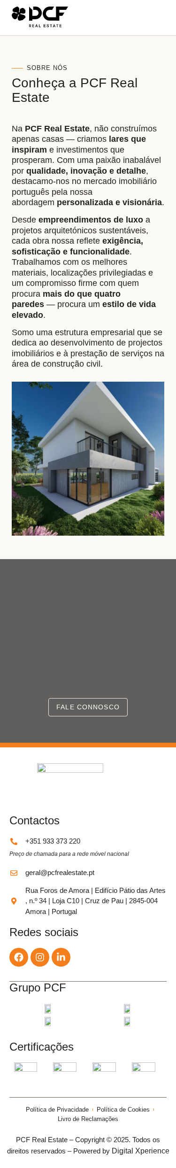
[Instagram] (40, 957)
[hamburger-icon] (153, 17)
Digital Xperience (140, 1151)
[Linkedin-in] (61, 957)
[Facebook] (18, 957)
